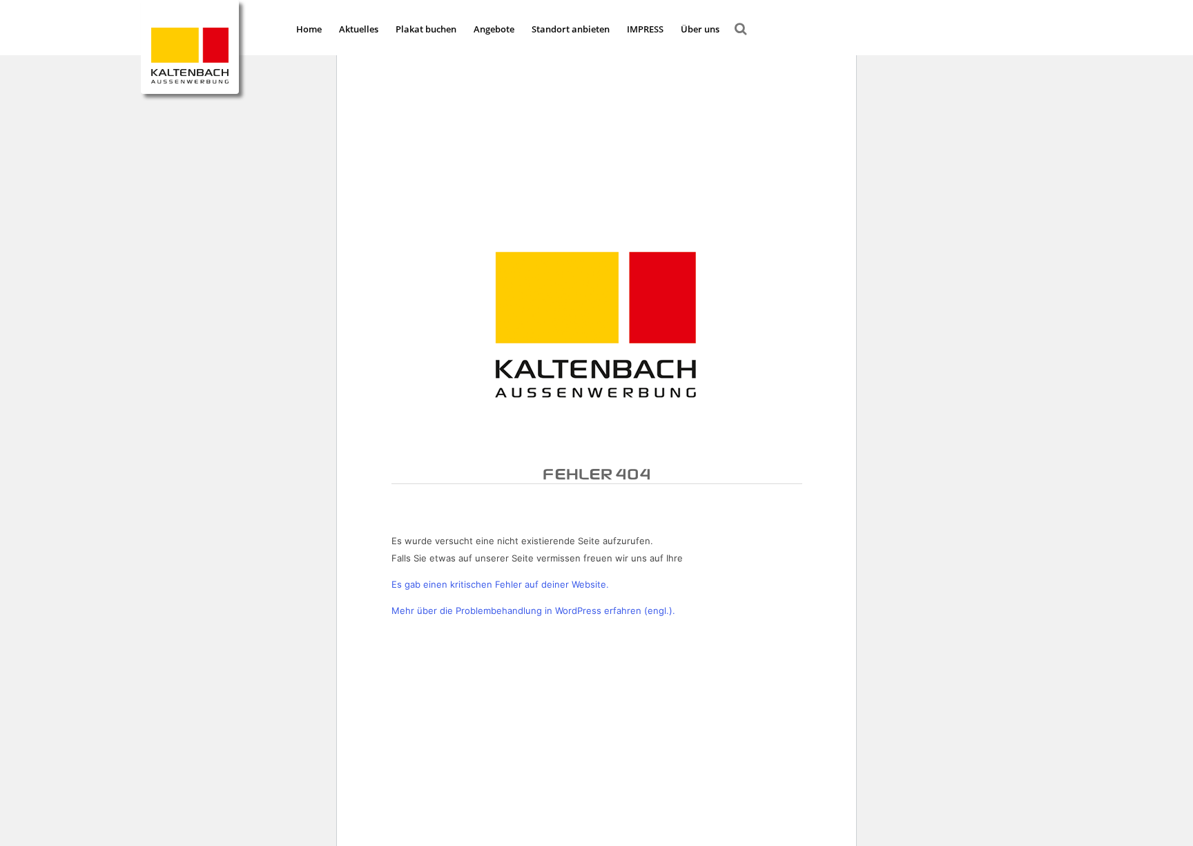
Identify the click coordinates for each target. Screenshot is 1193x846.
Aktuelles (358, 29)
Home (309, 29)
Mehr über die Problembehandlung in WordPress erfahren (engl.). (533, 610)
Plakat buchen (426, 29)
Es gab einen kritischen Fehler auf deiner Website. (500, 584)
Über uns (700, 29)
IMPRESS (645, 29)
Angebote (494, 29)
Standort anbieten (571, 29)
